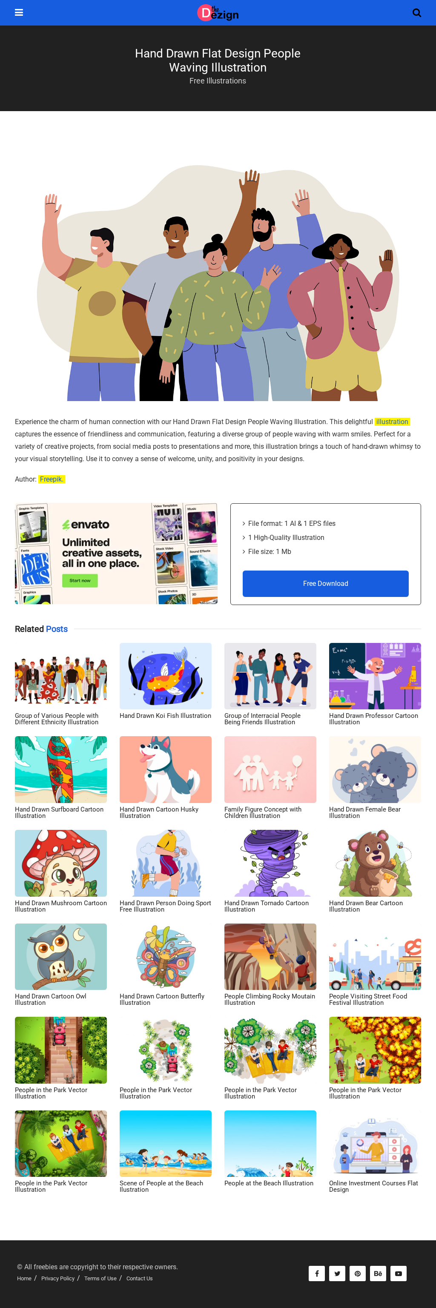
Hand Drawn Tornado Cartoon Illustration (266, 906)
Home (24, 1278)
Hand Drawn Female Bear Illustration (365, 813)
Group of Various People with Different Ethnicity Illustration (56, 719)
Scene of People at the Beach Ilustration (161, 1186)
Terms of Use (100, 1278)
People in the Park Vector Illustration (51, 1093)
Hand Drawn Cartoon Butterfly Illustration (162, 999)
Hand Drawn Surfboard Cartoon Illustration (59, 813)
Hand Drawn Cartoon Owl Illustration (50, 999)
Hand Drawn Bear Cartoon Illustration (366, 906)
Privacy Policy (58, 1278)
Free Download (325, 583)
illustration (392, 422)
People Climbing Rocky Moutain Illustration (269, 999)
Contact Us (139, 1278)
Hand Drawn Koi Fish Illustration (165, 716)
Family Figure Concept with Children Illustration (262, 813)
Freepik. (51, 479)
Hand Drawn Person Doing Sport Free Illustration (165, 906)
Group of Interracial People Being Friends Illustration (262, 719)
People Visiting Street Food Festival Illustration (368, 999)
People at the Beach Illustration (268, 1183)
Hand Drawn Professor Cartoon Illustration (373, 719)
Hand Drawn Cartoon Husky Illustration (159, 813)
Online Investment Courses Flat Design (373, 1186)
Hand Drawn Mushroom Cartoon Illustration (61, 906)
